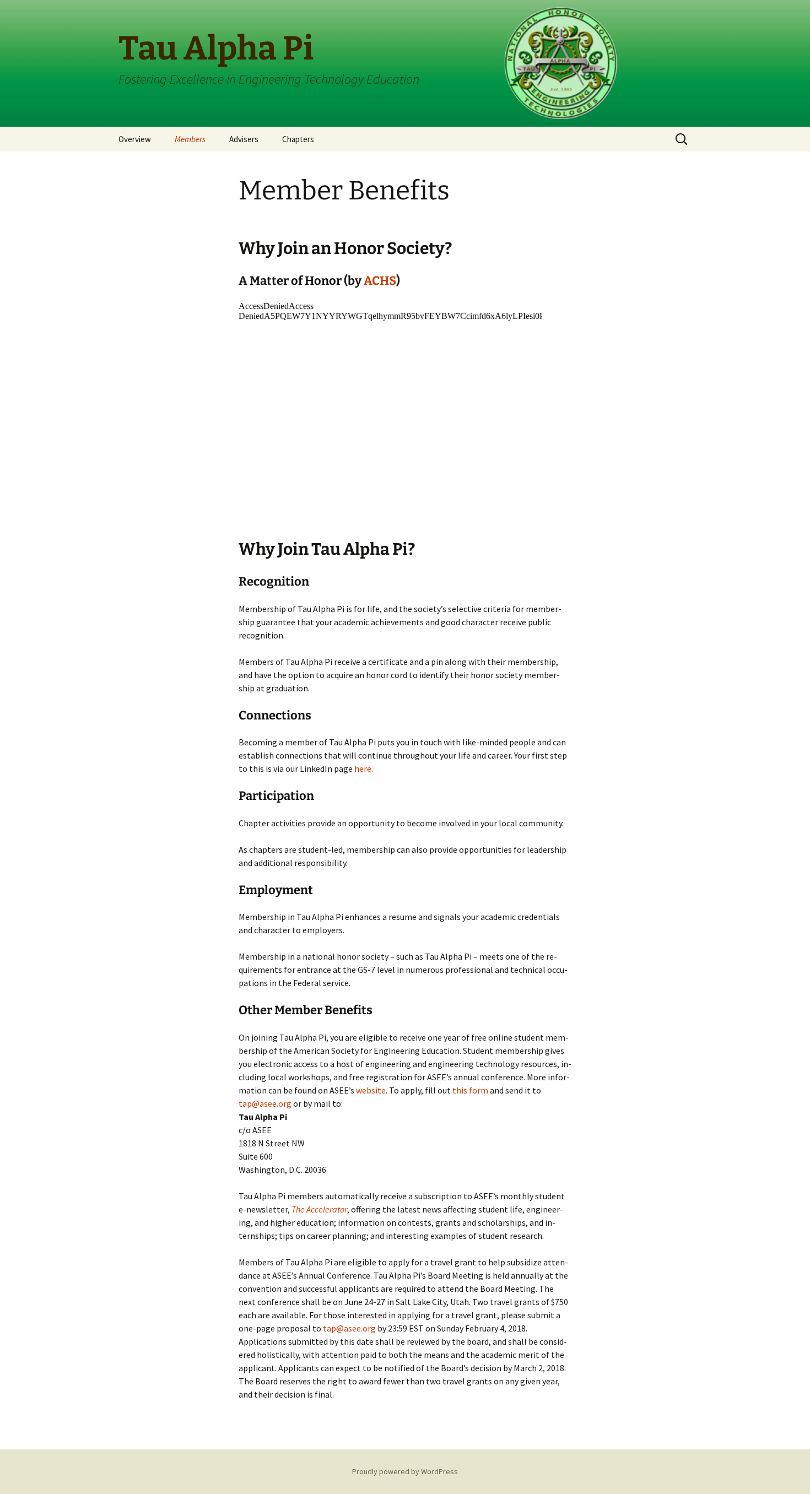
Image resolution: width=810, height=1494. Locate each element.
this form (470, 1090)
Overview (134, 139)
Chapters (298, 139)
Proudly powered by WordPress (405, 1471)
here (362, 768)
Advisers (243, 139)
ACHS (380, 280)
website (371, 1090)
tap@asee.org (265, 1103)
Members (190, 139)
